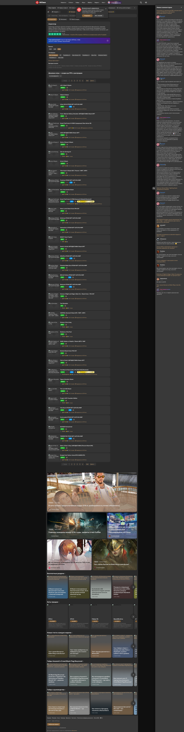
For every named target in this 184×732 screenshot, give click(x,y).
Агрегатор (54, 15)
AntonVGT (162, 225)
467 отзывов (71, 90)
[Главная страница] (40, 2)
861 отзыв (80, 203)
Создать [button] (56, 12)
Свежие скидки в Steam (67, 65)
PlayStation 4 (86, 55)
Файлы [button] (90, 2)
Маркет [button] (97, 2)
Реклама (54, 718)
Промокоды (87, 203)
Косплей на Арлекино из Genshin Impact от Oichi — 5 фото (169, 235)
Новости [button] (63, 2)
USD (55, 49)
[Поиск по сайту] (140, 2)
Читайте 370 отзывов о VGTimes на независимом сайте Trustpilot (88, 34)
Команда (63, 718)
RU (102, 718)
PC (60, 55)
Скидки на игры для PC (55, 65)
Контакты (74, 718)
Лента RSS (96, 718)
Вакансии (68, 718)
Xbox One (93, 55)
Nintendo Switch (102, 55)
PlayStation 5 (66, 55)
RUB (59, 49)
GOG (63, 241)
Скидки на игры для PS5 (80, 65)
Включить (74, 730)
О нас (58, 718)
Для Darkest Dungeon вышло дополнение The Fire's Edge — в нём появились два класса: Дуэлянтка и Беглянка (169, 221)
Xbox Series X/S (76, 55)
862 (87, 80)
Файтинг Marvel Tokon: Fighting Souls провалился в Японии (167, 188)
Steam (63, 156)
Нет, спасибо (98, 15)
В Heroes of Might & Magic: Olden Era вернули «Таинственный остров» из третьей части (169, 274)
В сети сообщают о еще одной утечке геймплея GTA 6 (167, 261)
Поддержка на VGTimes (81, 90)
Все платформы (63, 15)
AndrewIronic (163, 278)
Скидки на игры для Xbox (55, 67)
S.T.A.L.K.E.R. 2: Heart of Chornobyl (128, 8)
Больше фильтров (54, 60)
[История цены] (67, 88)
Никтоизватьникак (165, 39)
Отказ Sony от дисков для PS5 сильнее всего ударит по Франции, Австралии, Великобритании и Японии (169, 12)
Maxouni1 (162, 16)
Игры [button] (83, 2)
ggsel (63, 90)
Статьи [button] (71, 2)
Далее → (92, 80)
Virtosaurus (163, 239)
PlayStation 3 (52, 57)
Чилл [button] (103, 2)
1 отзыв (71, 156)
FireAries (162, 251)
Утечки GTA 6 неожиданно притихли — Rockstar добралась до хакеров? (167, 247)
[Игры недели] (134, 8)
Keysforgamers (70, 203)
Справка (49, 718)
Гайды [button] (77, 2)
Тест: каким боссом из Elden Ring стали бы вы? (168, 285)
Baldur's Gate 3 (64, 8)
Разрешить (87, 15)
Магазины (63, 19)
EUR (50, 49)
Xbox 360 (60, 57)
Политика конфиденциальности (85, 718)
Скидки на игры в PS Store (95, 65)
